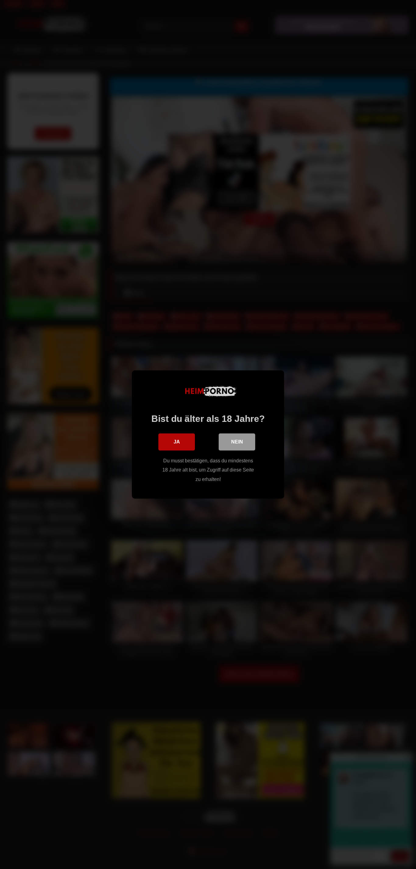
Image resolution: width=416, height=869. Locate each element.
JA (177, 441)
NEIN (237, 441)
